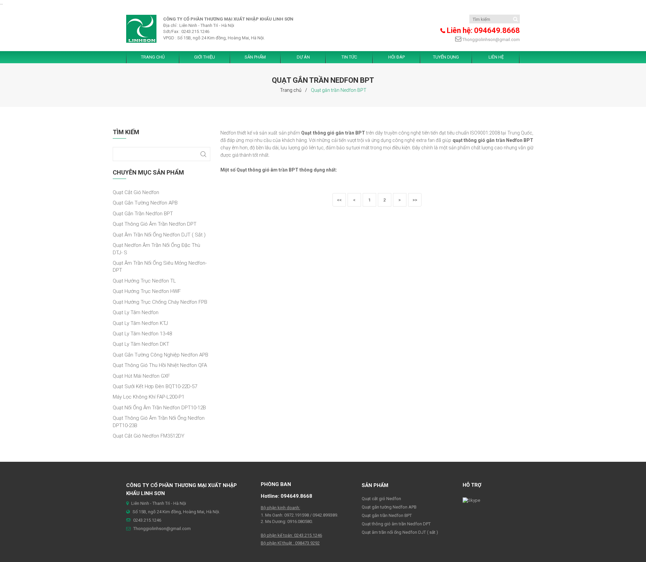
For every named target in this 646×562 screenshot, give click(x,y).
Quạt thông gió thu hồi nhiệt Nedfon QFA (160, 365)
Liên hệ (496, 57)
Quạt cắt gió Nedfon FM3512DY (148, 436)
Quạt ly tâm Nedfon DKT (141, 344)
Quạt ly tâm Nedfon (135, 312)
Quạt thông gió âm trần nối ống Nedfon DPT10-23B (159, 421)
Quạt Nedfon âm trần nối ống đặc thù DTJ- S (156, 248)
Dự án (303, 57)
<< (339, 199)
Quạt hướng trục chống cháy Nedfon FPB (160, 302)
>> (414, 199)
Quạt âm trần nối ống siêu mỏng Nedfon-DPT (160, 266)
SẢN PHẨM (255, 57)
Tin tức (349, 57)
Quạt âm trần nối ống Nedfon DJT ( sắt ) (159, 235)
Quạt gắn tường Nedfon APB (145, 203)
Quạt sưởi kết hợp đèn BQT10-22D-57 (155, 386)
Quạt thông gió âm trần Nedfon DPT (154, 224)
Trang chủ (290, 90)
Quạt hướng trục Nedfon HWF (147, 291)
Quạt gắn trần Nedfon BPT (143, 214)
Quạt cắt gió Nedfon (136, 192)
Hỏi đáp (396, 57)
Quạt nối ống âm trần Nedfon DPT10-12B (159, 408)
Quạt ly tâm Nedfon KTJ (140, 323)
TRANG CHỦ (153, 57)
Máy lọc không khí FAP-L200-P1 (148, 397)
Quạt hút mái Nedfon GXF (141, 376)
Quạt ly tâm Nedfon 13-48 (142, 334)
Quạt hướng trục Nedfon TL (144, 281)
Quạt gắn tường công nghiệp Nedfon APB (160, 355)
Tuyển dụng (446, 57)
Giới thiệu (204, 57)
